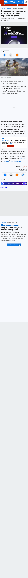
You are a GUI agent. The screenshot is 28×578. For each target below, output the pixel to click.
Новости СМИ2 (4, 187)
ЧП (4, 179)
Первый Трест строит (6, 5)
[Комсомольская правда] (8, 2)
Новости (15, 5)
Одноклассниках (16, 162)
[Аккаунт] (26, 2)
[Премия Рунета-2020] (14, 1)
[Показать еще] (23, 55)
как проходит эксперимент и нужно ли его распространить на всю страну (14, 141)
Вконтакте (6, 162)
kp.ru (25, 166)
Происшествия (8, 8)
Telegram (22, 158)
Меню (2, 2)
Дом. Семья (4, 222)
